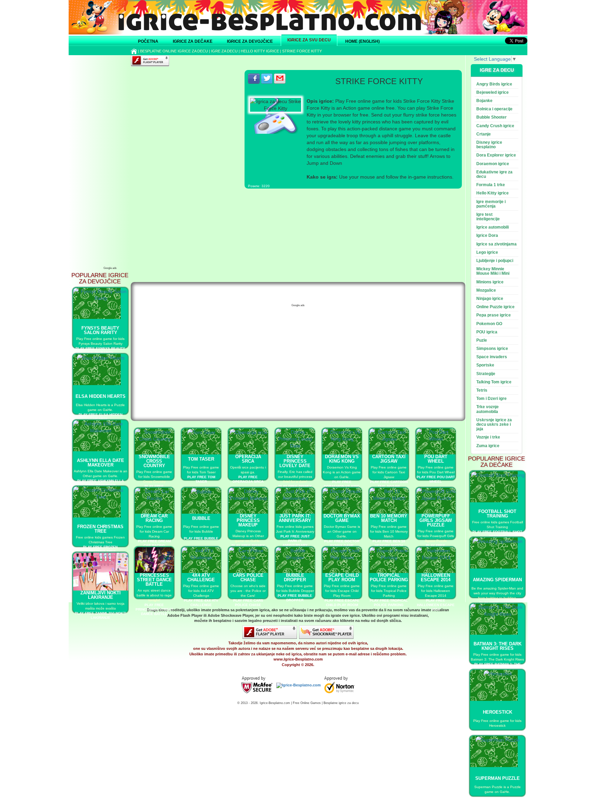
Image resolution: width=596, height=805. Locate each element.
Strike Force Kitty (302, 51)
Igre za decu (224, 51)
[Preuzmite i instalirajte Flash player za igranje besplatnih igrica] (269, 632)
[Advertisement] (110, 160)
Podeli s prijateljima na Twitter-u (267, 78)
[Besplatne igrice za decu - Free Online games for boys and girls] (256, 685)
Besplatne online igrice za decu (174, 51)
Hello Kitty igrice (260, 51)
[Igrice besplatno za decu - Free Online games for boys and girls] (298, 685)
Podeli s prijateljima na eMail (280, 78)
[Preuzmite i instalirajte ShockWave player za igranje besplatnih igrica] (326, 632)
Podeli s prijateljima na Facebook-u (254, 78)
